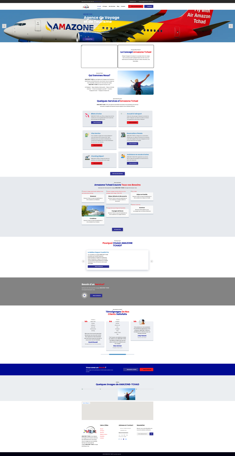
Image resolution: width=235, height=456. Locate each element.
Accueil (101, 428)
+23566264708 (132, 1)
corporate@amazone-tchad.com (146, 1)
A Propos (102, 430)
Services (102, 432)
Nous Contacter (97, 122)
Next (151, 261)
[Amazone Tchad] (86, 6)
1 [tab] (117, 354)
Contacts (149, 6)
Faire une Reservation (136, 6)
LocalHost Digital (128, 454)
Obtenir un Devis (103, 434)
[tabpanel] (93, 334)
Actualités (102, 436)
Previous (83, 261)
